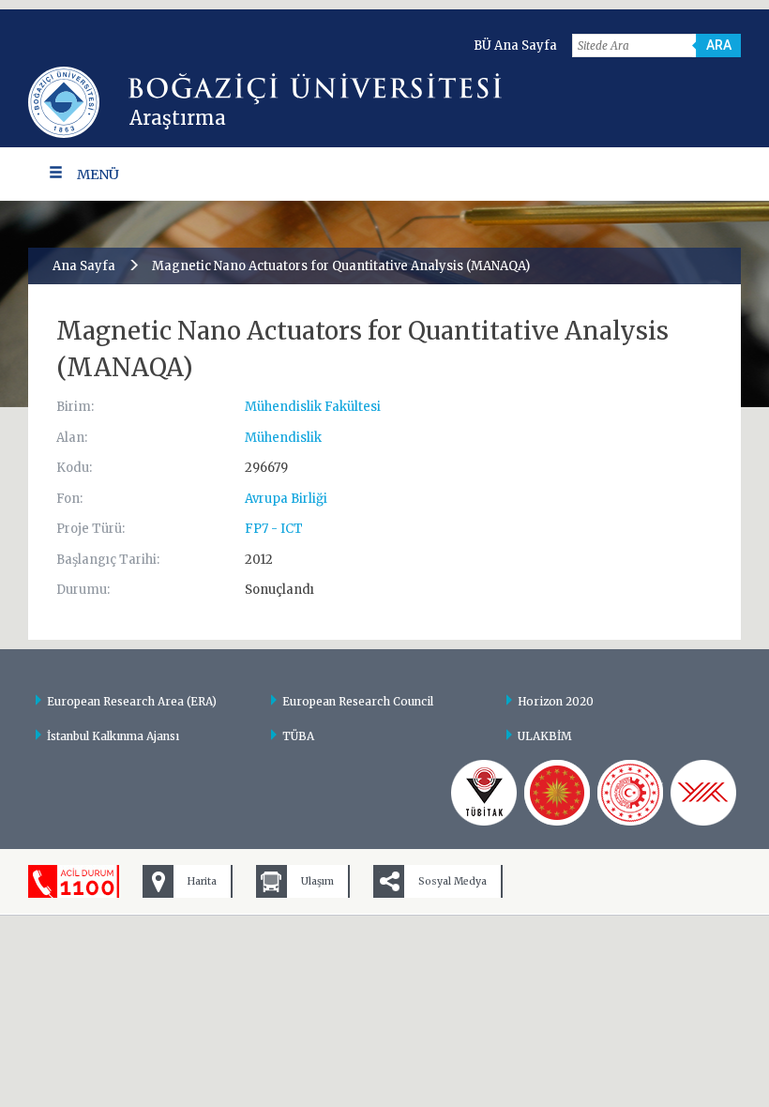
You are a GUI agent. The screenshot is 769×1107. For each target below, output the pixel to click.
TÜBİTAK (484, 793)
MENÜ (98, 174)
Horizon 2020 (556, 701)
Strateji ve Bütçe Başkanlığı (557, 793)
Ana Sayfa (84, 266)
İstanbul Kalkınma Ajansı (113, 736)
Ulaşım (317, 881)
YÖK (703, 793)
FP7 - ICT (274, 529)
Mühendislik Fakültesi (313, 407)
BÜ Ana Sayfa (515, 45)
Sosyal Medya (452, 881)
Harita (202, 881)
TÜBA (298, 736)
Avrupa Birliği (286, 499)
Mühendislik (283, 438)
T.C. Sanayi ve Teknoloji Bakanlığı (630, 793)
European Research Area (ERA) (132, 701)
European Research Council (357, 701)
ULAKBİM (545, 736)
